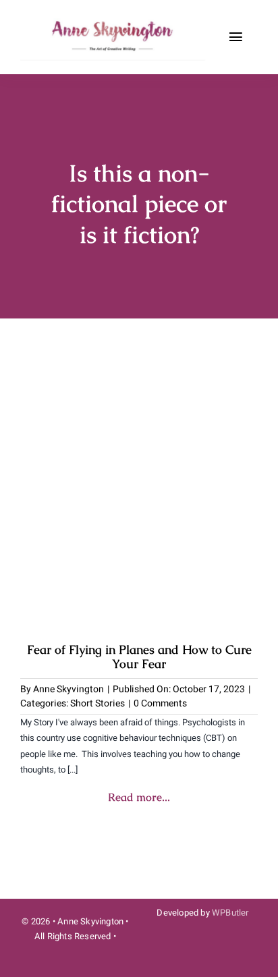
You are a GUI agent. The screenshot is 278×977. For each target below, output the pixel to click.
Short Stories (97, 703)
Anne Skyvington (68, 689)
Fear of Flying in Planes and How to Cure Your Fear (139, 657)
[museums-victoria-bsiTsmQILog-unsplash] (139, 378)
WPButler (230, 912)
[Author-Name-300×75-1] (114, 19)
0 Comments (160, 703)
